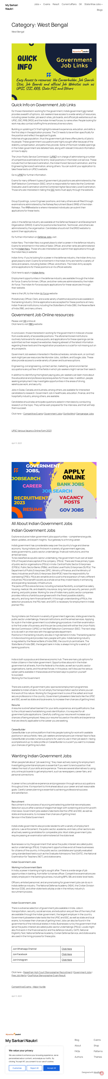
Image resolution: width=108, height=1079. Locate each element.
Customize (17, 1068)
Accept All (51, 1068)
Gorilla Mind (69, 413)
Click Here (67, 948)
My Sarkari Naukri (11, 7)
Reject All (34, 1068)
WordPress (98, 1072)
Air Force (44, 293)
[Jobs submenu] (40, 4)
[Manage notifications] (102, 1073)
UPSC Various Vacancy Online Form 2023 (31, 430)
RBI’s (31, 324)
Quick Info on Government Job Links (44, 105)
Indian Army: (38, 272)
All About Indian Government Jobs (42, 523)
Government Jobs (82, 972)
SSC (53, 189)
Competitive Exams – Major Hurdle (29, 986)
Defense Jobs (44, 236)
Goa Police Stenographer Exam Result (47, 975)
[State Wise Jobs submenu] (102, 4)
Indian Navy (24, 248)
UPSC (53, 156)
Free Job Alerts (19, 975)
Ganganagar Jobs (85, 413)
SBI (24, 321)
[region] (34, 1060)
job (84, 111)
